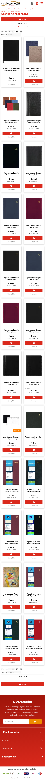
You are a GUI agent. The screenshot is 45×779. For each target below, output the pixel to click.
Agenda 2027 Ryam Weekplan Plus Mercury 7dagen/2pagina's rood (34, 648)
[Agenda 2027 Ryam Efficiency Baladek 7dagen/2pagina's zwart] (34, 472)
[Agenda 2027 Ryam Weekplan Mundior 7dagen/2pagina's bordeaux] (34, 577)
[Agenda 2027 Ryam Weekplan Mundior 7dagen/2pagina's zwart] (11, 629)
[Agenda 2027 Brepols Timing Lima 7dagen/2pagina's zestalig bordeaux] (11, 313)
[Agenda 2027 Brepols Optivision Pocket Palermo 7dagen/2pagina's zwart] (34, 103)
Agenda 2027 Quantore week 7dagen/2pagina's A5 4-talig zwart (11, 439)
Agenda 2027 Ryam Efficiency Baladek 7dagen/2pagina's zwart (33, 491)
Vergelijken (12, 84)
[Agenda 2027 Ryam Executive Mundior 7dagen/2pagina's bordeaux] (11, 524)
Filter (24, 19)
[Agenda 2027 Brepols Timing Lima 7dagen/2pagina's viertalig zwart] (11, 260)
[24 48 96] (11, 31)
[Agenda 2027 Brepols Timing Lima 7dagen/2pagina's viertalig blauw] (11, 208)
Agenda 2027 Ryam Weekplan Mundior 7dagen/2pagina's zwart (11, 648)
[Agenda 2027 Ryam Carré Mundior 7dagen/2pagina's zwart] (34, 420)
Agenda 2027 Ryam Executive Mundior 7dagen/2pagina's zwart (33, 543)
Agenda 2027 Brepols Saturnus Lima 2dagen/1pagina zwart (11, 175)
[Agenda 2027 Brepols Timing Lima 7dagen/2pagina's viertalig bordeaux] (34, 208)
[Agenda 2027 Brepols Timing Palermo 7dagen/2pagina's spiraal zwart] (11, 365)
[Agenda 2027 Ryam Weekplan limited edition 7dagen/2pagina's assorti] (11, 577)
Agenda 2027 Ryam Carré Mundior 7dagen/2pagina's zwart (33, 439)
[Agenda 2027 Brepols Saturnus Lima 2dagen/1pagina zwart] (11, 156)
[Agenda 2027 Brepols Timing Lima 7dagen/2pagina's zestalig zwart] (34, 313)
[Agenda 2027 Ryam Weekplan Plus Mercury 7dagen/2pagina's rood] (34, 629)
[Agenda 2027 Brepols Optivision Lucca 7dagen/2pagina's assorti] (11, 103)
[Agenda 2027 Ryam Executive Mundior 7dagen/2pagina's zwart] (34, 524)
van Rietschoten (29, 778)
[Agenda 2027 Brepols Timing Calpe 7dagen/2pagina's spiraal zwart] (34, 156)
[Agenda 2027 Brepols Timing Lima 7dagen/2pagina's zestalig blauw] (34, 260)
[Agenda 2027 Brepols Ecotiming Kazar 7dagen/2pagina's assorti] (34, 51)
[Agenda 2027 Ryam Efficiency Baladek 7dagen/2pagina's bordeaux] (11, 472)
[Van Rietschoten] (10, 6)
